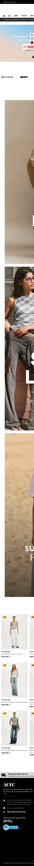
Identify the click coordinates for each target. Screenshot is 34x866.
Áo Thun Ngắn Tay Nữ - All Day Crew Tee (14, 750)
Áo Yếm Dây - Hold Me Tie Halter (11, 654)
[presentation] (2, 77)
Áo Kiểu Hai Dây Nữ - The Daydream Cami (14, 702)
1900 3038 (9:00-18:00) (16, 812)
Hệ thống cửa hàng (11, 2)
